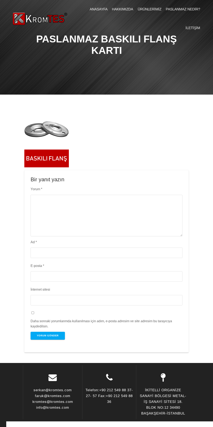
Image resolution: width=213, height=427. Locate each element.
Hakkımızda (122, 9)
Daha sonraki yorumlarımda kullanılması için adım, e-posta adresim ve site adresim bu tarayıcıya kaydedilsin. (101, 323)
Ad (34, 242)
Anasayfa (99, 9)
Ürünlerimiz (149, 9)
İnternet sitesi (40, 289)
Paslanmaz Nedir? (183, 9)
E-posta (37, 266)
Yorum (36, 189)
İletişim (193, 28)
